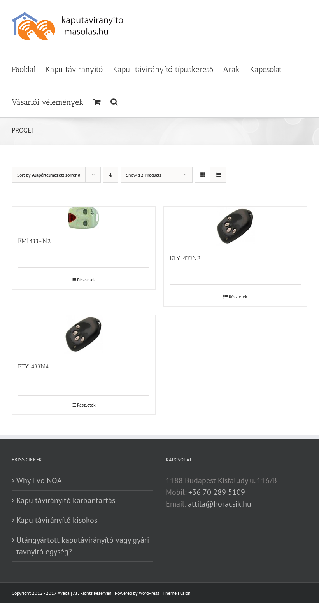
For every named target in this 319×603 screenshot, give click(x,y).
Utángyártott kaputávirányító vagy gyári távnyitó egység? (82, 546)
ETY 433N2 (185, 258)
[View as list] (218, 174)
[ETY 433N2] (235, 226)
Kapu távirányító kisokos (56, 520)
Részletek (86, 279)
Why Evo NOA (39, 480)
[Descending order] (110, 175)
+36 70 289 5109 (216, 492)
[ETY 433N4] (83, 334)
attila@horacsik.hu (219, 504)
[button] (114, 101)
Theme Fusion (177, 593)
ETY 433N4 (33, 366)
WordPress (149, 593)
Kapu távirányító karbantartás (65, 500)
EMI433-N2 (34, 241)
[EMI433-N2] (83, 218)
